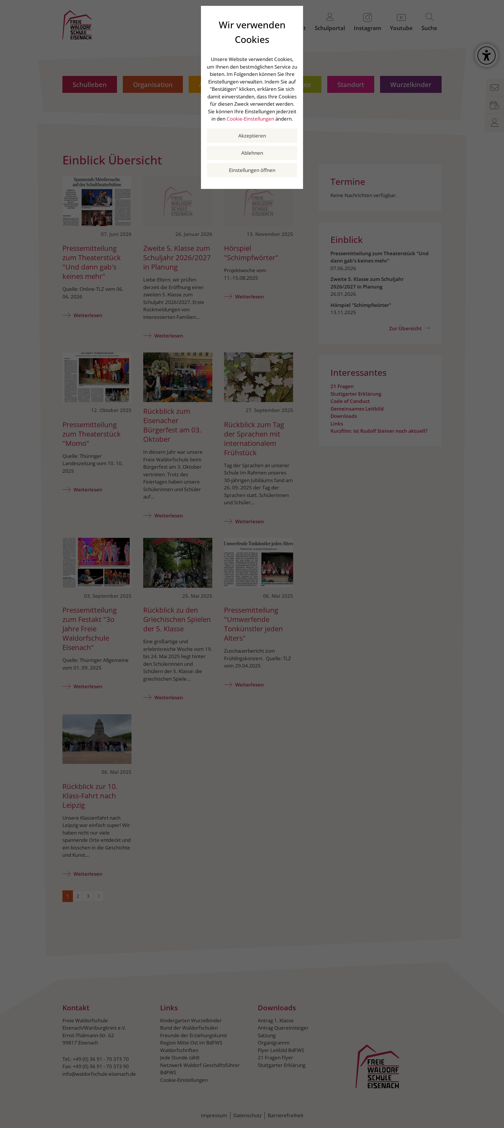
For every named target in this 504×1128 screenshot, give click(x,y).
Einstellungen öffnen (252, 170)
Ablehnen (252, 153)
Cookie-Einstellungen (250, 118)
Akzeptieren (252, 135)
